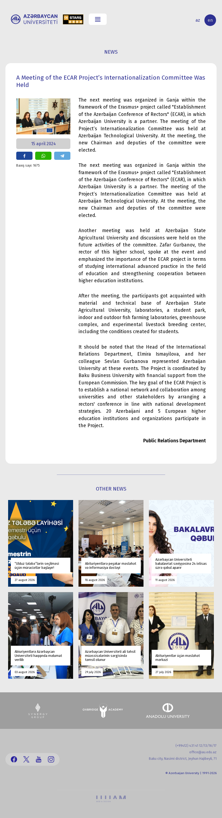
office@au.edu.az (203, 752)
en (210, 20)
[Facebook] (14, 759)
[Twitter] (26, 759)
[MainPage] (34, 19)
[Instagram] (51, 759)
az (197, 20)
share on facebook (24, 156)
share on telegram (62, 156)
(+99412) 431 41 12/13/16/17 (196, 746)
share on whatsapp (43, 156)
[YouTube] (38, 759)
